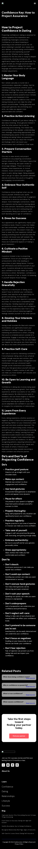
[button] (34, 3)
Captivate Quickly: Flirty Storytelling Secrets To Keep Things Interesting (19, 816)
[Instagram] (3, 765)
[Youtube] (8, 765)
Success (6, 805)
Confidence (7, 786)
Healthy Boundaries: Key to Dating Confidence (16, 826)
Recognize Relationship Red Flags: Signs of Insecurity (18, 830)
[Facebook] (17, 765)
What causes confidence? (13, 702)
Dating (5, 791)
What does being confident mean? (16, 677)
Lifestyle (6, 801)
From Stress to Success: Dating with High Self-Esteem (17, 821)
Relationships (8, 796)
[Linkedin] (12, 765)
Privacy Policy (19, 844)
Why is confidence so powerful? (15, 685)
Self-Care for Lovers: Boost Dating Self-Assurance (18, 833)
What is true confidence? (13, 693)
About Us (6, 771)
